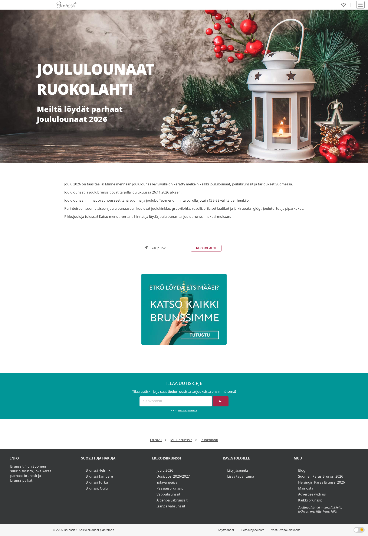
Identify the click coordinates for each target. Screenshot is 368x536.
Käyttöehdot (226, 530)
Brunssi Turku (97, 482)
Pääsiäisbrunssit (170, 488)
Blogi (302, 470)
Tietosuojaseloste (187, 410)
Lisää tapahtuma (240, 476)
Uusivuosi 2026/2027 (173, 476)
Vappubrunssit (168, 494)
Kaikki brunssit (310, 500)
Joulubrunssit (181, 440)
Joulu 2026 (165, 470)
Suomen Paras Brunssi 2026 (320, 476)
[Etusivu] (67, 4)
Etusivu (156, 440)
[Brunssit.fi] (184, 309)
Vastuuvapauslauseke (285, 530)
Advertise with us (312, 494)
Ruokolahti (206, 248)
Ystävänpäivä (167, 482)
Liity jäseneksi (238, 470)
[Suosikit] (343, 5)
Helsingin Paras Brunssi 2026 (321, 482)
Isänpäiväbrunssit (171, 506)
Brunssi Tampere (99, 476)
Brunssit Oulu (97, 488)
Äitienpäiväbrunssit (172, 500)
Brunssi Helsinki (98, 470)
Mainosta (305, 488)
